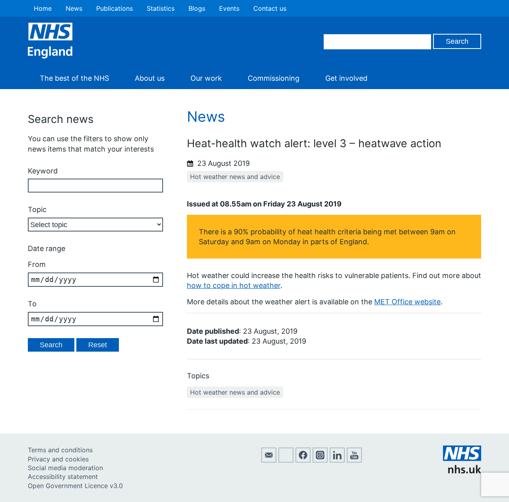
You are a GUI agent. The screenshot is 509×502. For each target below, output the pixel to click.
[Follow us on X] (285, 460)
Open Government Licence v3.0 (75, 486)
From (37, 264)
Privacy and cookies (58, 459)
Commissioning (273, 78)
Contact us (269, 8)
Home (43, 8)
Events (229, 8)
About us (150, 78)
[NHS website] (462, 471)
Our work (206, 78)
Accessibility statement (63, 477)
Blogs (196, 8)
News (74, 8)
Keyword (43, 171)
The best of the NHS (74, 78)
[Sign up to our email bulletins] (268, 460)
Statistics (161, 8)
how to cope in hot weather (233, 285)
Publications (114, 8)
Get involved (346, 78)
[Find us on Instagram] (320, 460)
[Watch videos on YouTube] (354, 460)
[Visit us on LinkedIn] (337, 460)
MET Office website (407, 302)
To (32, 304)
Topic (37, 209)
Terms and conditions (60, 450)
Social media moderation (65, 468)
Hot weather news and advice (235, 177)
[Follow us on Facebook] (303, 460)
